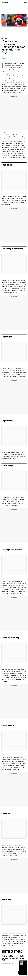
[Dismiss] (25, 962)
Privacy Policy (8, 966)
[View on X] (14, 180)
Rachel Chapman (8, 57)
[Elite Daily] (4, 2)
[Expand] (20, 962)
